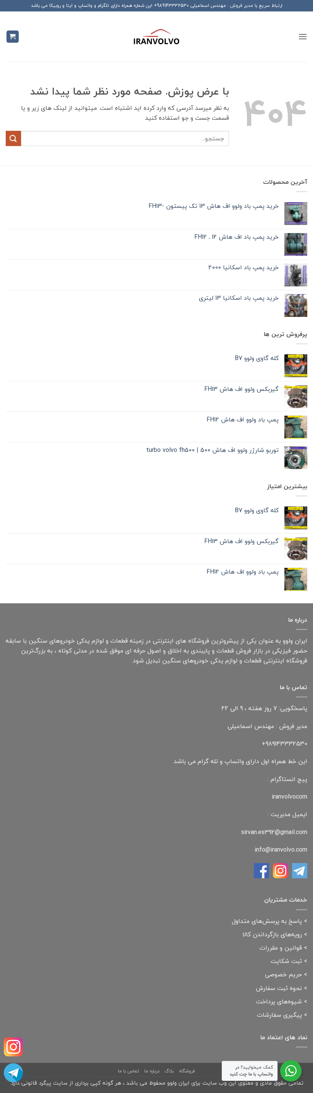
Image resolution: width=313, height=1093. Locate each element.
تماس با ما (128, 1071)
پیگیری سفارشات (279, 1014)
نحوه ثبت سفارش (279, 988)
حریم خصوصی (283, 974)
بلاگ (169, 1071)
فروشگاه (187, 1071)
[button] (302, 36)
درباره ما (152, 1071)
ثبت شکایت (286, 961)
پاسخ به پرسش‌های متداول (267, 921)
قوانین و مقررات (281, 947)
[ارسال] (13, 138)
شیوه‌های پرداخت (279, 1001)
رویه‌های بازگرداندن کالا (272, 934)
